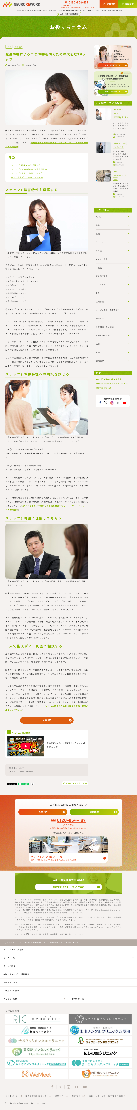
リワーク (100, 242)
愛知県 (116, 383)
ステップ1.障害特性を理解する (25, 165)
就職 (98, 352)
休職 (124, 143)
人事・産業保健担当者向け (70, 14)
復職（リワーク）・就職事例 (63, 10)
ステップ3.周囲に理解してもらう (27, 173)
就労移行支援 (102, 276)
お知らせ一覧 (117, 10)
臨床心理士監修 (103, 335)
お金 (115, 179)
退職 (98, 344)
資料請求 (94, 812)
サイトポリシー (12, 1095)
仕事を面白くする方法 (121, 118)
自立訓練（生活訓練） (106, 327)
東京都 (100, 379)
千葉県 (100, 383)
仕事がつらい (118, 110)
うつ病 (9, 47)
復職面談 (100, 301)
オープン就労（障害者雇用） (109, 310)
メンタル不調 (118, 147)
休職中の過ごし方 (120, 175)
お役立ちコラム (80, 10)
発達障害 (18, 47)
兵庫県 (100, 387)
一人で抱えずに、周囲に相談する (27, 177)
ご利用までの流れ (93, 10)
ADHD (98, 216)
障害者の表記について (36, 1095)
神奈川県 (109, 379)
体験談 (99, 267)
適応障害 (100, 361)
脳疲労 (116, 113)
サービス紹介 (47, 10)
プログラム (101, 284)
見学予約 (46, 720)
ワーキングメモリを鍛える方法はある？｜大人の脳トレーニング (120, 127)
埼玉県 (118, 379)
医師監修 (117, 143)
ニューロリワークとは (23, 10)
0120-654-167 (78, 2)
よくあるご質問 (105, 10)
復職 (98, 233)
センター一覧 (37, 10)
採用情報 (76, 1095)
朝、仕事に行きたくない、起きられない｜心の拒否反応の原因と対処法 (120, 155)
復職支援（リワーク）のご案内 (68, 887)
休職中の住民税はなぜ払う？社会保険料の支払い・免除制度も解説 (120, 187)
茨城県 (108, 383)
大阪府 (125, 383)
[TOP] (4, 943)
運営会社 (59, 1095)
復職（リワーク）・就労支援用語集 (106, 1095)
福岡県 (108, 387)
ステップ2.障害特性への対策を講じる (29, 169)
